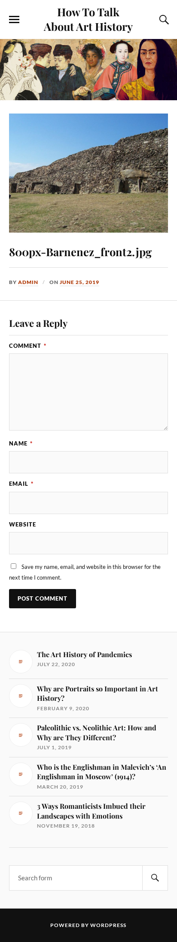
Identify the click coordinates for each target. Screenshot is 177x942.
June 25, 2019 (79, 282)
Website (22, 524)
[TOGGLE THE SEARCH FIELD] (163, 19)
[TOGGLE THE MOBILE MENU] (14, 19)
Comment (27, 345)
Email (21, 483)
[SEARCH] (155, 878)
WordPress (108, 925)
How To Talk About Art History (88, 18)
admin (28, 282)
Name (21, 443)
